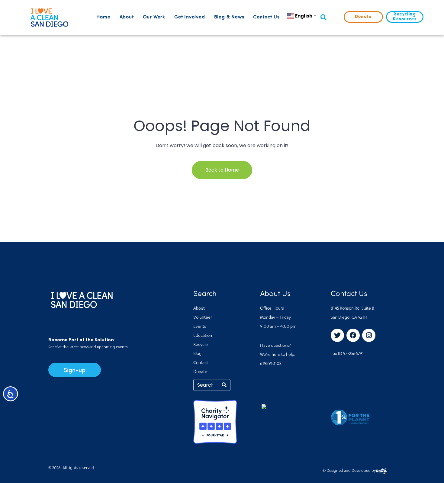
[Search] (224, 385)
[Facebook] (353, 335)
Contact (200, 363)
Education (202, 335)
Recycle (200, 345)
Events (199, 326)
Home (103, 17)
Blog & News (229, 17)
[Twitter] (337, 335)
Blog (197, 354)
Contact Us (266, 17)
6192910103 (270, 364)
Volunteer (202, 317)
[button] (323, 17)
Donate (200, 372)
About (127, 17)
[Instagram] (368, 335)
